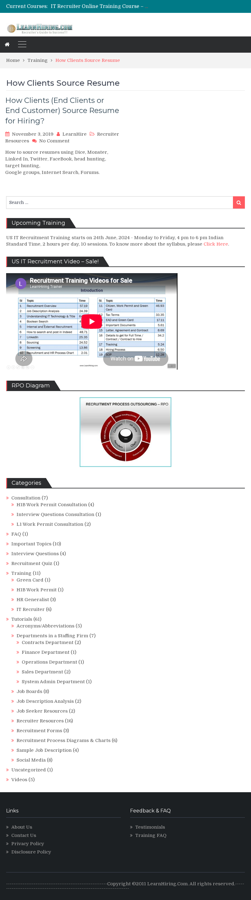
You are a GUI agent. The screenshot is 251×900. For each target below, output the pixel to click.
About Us (21, 827)
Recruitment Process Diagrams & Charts (64, 740)
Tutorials (21, 619)
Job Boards (29, 691)
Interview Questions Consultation (55, 514)
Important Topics (31, 544)
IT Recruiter (31, 609)
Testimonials (150, 827)
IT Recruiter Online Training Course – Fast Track (110, 6)
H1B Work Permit (37, 590)
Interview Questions (35, 553)
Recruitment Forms (39, 730)
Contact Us (23, 835)
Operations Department (49, 662)
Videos (19, 779)
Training (21, 573)
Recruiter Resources (40, 721)
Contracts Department (47, 642)
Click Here (216, 244)
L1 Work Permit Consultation (50, 524)
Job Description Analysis (45, 701)
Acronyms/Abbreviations (45, 626)
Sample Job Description (44, 750)
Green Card (30, 580)
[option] (100, 6)
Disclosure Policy (31, 852)
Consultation (25, 498)
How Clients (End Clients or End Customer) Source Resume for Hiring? (62, 110)
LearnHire (74, 134)
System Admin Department (53, 681)
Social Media (31, 760)
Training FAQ (151, 835)
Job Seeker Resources (42, 711)
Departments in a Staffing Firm (52, 635)
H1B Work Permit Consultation (52, 504)
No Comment (54, 141)
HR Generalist (33, 599)
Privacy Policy (27, 843)
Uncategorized (28, 770)
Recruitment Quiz (31, 563)
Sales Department (42, 672)
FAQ (16, 534)
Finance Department (45, 652)
